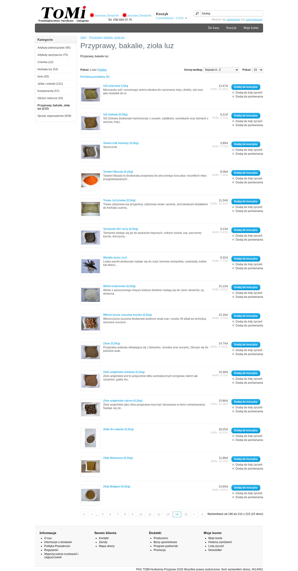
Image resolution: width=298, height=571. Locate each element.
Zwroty (103, 542)
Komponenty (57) (48, 91)
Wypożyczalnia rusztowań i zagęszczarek (61, 555)
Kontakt (103, 538)
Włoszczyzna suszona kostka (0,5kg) (127, 314)
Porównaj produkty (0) (94, 76)
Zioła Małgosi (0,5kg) (116, 486)
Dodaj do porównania (249, 96)
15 (186, 514)
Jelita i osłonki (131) (50, 83)
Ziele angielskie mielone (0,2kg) (124, 372)
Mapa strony (107, 546)
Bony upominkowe (165, 542)
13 (167, 514)
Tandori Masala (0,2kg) (118, 171)
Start (83, 37)
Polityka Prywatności (57, 546)
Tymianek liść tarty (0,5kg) (120, 229)
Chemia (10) (45, 62)
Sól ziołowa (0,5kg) (115, 114)
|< (84, 514)
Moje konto (251, 28)
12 (158, 514)
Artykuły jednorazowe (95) (54, 47)
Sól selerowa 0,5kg (115, 85)
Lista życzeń (216, 546)
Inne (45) (43, 76)
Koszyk (231, 28)
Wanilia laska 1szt (115, 257)
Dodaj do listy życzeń (249, 92)
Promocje (160, 550)
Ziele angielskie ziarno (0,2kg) (122, 400)
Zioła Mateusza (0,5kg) (118, 458)
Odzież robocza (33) (50, 98)
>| (202, 514)
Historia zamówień (220, 542)
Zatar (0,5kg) (111, 343)
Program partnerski (166, 546)
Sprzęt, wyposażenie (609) (54, 116)
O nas (48, 538)
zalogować (233, 19)
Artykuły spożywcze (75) (52, 55)
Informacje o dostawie (58, 542)
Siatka (102, 69)
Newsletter (215, 550)
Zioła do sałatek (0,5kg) (118, 429)
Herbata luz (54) (47, 69)
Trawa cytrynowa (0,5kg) (119, 200)
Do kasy (213, 28)
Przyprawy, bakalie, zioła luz (107, 37)
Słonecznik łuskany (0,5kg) (121, 143)
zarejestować (254, 19)
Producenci (161, 538)
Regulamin (51, 550)
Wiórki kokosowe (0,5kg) (119, 286)
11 (149, 514)
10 (140, 514)
